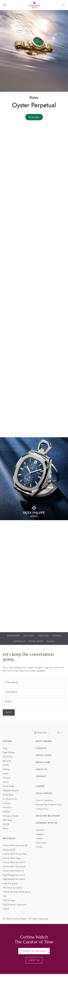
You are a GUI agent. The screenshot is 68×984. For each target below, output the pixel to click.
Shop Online (44, 741)
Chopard (6, 777)
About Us (41, 769)
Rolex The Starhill (10, 883)
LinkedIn (39, 838)
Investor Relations (48, 815)
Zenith (5, 828)
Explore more (11, 236)
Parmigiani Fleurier (11, 815)
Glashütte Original (10, 790)
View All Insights (13, 428)
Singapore (13, 635)
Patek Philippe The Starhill (14, 879)
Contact (41, 776)
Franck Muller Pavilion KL (13, 870)
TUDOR (6, 824)
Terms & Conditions (44, 800)
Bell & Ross (7, 756)
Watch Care (43, 762)
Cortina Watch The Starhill (14, 866)
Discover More (12, 601)
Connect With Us (47, 822)
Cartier (6, 773)
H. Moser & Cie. (10, 799)
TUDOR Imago (9, 900)
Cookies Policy (42, 808)
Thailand (43, 635)
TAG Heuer (7, 820)
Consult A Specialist (34, 951)
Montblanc (7, 807)
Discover (34, 117)
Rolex (5, 748)
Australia (19, 641)
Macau (51, 641)
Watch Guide (44, 755)
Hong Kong (36, 641)
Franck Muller (8, 786)
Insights (41, 748)
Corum (6, 782)
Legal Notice (44, 793)
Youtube (39, 846)
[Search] (63, 5)
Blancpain (7, 760)
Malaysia (28, 635)
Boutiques (9, 838)
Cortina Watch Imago (12, 858)
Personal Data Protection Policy (49, 804)
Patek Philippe (9, 752)
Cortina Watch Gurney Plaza (15, 853)
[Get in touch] (61, 977)
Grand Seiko (8, 794)
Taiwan (56, 635)
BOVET (6, 765)
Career (40, 786)
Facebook (40, 830)
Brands (7, 741)
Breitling (6, 769)
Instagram (40, 834)
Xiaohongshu (41, 842)
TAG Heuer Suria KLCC (13, 887)
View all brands (13, 318)
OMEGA (6, 811)
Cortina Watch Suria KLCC (14, 862)
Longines (6, 803)
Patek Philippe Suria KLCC (14, 875)
